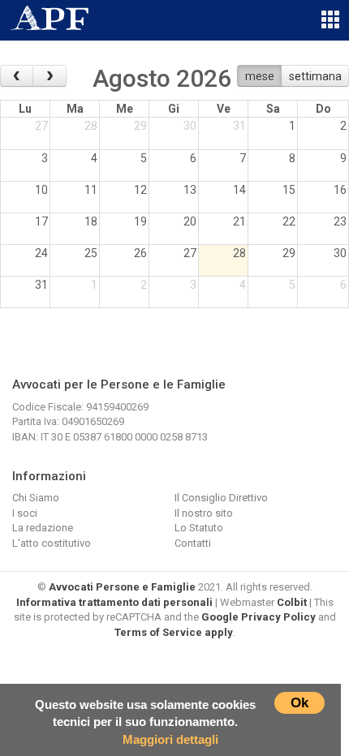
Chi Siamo (35, 498)
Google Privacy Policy (258, 617)
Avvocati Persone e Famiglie (122, 587)
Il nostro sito (203, 513)
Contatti (192, 543)
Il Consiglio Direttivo (221, 498)
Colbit (292, 602)
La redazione (42, 528)
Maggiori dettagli (170, 739)
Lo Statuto (198, 528)
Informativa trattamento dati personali (114, 602)
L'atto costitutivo (51, 543)
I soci (24, 513)
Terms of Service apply (173, 632)
